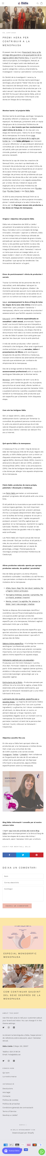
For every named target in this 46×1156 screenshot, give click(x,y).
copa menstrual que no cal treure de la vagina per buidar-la (21, 138)
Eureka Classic (14, 191)
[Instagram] (9, 1027)
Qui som (6, 1073)
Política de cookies (10, 1100)
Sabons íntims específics (13, 643)
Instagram (7, 755)
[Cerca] (38, 3)
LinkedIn (23, 755)
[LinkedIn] (14, 1027)
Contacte (6, 1096)
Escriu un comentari (17, 906)
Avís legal (6, 1092)
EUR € (22, 1125)
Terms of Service (9, 1111)
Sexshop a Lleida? (10, 1115)
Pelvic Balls (29, 191)
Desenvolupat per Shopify (23, 1133)
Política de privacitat (11, 1104)
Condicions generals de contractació (18, 1108)
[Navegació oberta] (3, 3)
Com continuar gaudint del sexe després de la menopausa (22, 995)
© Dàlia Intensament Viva (23, 1130)
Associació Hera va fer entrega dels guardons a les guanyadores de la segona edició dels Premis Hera (22, 55)
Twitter (16, 755)
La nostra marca (9, 1077)
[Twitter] (3, 1027)
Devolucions (8, 1089)
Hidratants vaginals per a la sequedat (18, 660)
